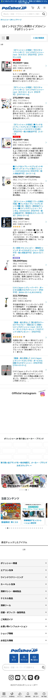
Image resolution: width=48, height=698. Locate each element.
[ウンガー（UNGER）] (16, 444)
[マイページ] (38, 7)
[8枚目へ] (19, 528)
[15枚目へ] (32, 528)
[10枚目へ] (23, 528)
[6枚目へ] (15, 528)
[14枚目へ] (30, 528)
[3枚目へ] (9, 528)
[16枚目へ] (34, 528)
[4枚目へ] (11, 528)
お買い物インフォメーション (14, 626)
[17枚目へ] (36, 528)
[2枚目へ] (7, 528)
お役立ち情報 (7, 640)
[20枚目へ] (42, 528)
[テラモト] (13, 450)
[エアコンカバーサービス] (31, 444)
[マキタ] (31, 456)
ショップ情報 (7, 633)
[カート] (32, 7)
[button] (44, 7)
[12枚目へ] (26, 528)
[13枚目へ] (28, 528)
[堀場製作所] (16, 456)
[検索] (43, 14)
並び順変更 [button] (39, 38)
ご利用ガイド (7, 619)
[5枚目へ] (13, 528)
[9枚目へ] (21, 528)
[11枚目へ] (24, 528)
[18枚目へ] (38, 528)
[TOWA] (28, 450)
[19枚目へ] (40, 528)
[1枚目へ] (5, 528)
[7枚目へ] (17, 528)
